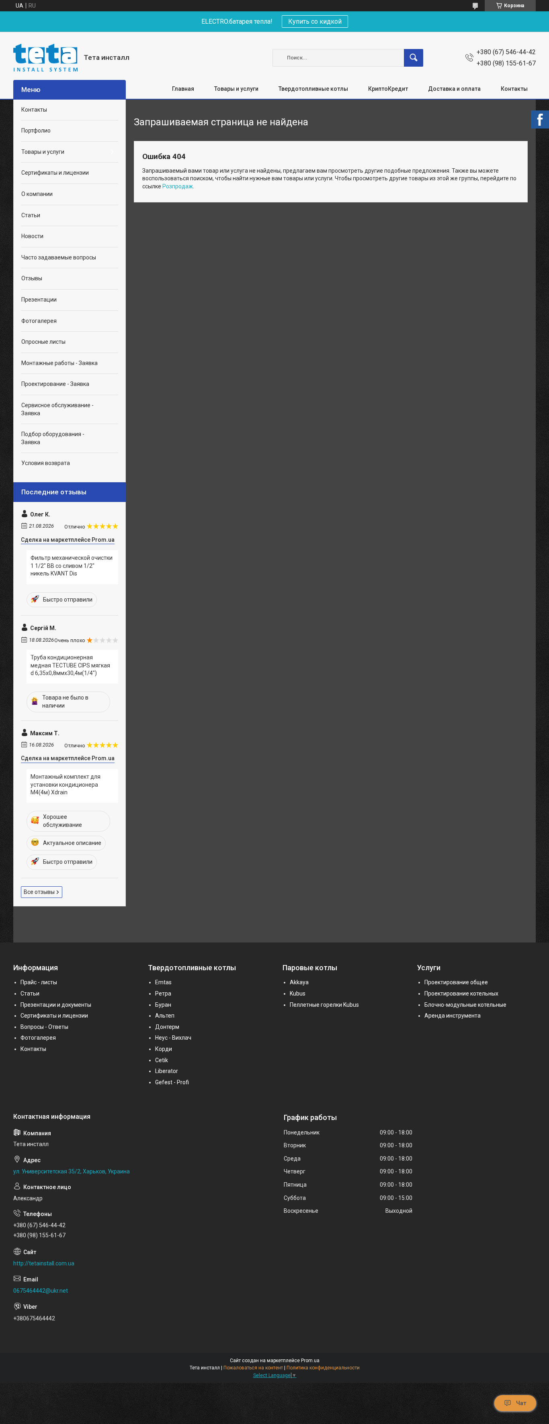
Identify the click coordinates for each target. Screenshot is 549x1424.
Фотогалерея (39, 321)
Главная (183, 89)
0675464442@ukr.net (40, 1290)
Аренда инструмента (452, 1015)
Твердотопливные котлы (313, 89)
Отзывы (31, 278)
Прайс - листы (38, 982)
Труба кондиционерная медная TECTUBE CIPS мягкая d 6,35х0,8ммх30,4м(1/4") (70, 665)
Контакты (514, 89)
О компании (37, 194)
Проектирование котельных (461, 993)
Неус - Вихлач (173, 1037)
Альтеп (164, 1015)
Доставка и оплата (454, 89)
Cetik (161, 1060)
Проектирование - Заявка (55, 384)
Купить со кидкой (315, 21)
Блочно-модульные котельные (465, 1005)
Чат (521, 1403)
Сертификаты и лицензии (55, 172)
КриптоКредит (388, 89)
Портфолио (36, 130)
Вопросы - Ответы (44, 1027)
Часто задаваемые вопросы (58, 257)
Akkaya (299, 982)
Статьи (30, 215)
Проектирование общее (456, 982)
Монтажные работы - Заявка (59, 363)
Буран (163, 1005)
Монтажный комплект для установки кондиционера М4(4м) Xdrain (65, 784)
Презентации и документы (55, 1005)
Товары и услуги (236, 89)
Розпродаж (177, 186)
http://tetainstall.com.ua (43, 1263)
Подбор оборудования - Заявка (52, 438)
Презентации (39, 299)
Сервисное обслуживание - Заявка (57, 409)
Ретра (163, 993)
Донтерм (167, 1027)
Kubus (297, 993)
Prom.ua (310, 1360)
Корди (163, 1049)
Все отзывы (39, 892)
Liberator (166, 1071)
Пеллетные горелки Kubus (324, 1005)
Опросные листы (43, 342)
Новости (32, 236)
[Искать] (413, 58)
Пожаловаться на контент (253, 1368)
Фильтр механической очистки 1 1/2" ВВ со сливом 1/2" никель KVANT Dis (72, 566)
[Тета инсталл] (45, 57)
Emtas (163, 982)
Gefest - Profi (172, 1082)
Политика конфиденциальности (323, 1368)
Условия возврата (45, 463)
